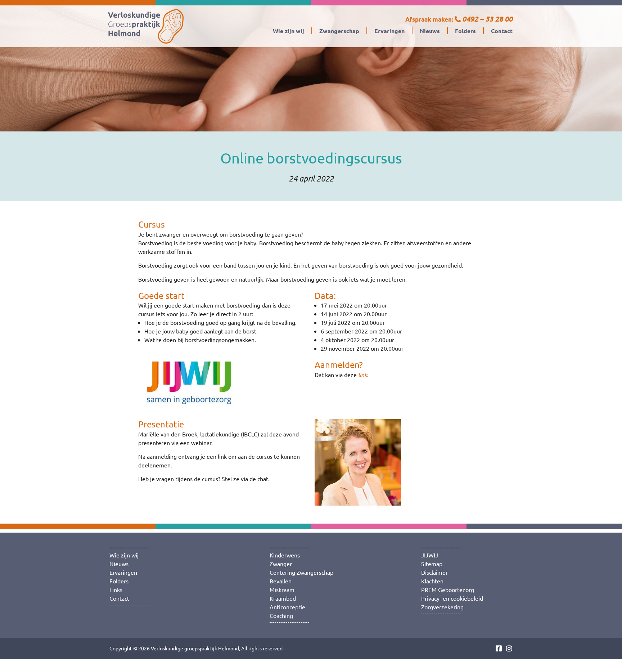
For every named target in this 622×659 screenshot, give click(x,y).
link (362, 374)
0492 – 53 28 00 (487, 18)
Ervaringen (389, 31)
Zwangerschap (339, 31)
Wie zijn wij (288, 31)
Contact (502, 31)
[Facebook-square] (498, 648)
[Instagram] (509, 648)
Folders (465, 31)
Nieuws (430, 31)
